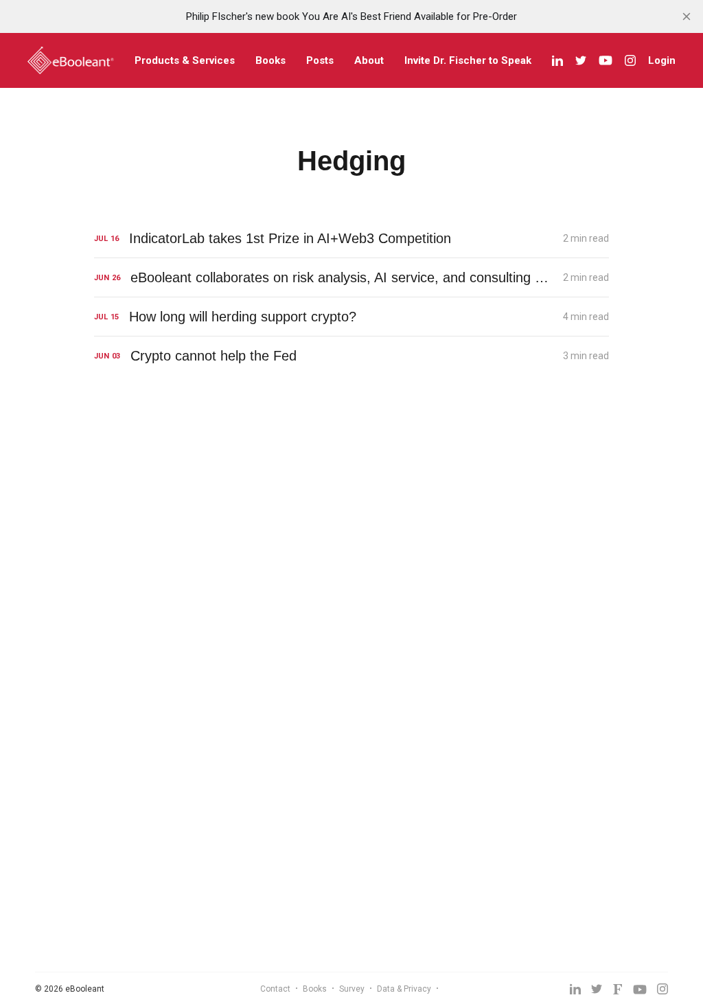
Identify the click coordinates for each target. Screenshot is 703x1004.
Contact (275, 989)
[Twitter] (580, 60)
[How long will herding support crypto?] (351, 316)
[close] (687, 16)
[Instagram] (630, 60)
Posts (320, 60)
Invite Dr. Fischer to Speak (467, 60)
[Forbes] (617, 989)
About (369, 60)
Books (270, 60)
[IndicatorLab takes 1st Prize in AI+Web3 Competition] (351, 238)
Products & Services (185, 60)
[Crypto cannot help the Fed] (351, 355)
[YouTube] (605, 60)
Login (662, 60)
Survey (352, 989)
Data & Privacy (404, 989)
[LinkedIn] (557, 60)
